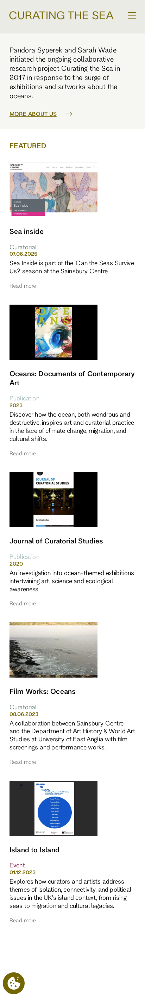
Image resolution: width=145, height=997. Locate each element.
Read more (23, 285)
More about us (33, 114)
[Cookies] (14, 983)
